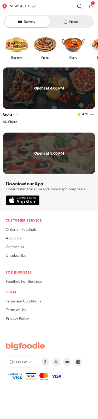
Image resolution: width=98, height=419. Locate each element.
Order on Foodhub (21, 229)
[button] (79, 6)
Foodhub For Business (24, 281)
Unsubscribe (16, 255)
